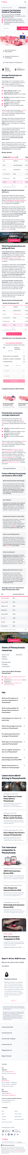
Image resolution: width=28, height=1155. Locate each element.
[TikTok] (15, 1134)
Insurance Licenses (19, 1119)
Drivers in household (17, 348)
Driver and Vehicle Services (5, 657)
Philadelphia (4, 598)
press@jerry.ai (12, 1095)
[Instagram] (3, 1134)
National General (17, 314)
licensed (20, 1142)
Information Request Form (8, 1100)
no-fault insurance (17, 679)
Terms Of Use (18, 1114)
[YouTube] (12, 1134)
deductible (9, 545)
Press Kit (4, 1116)
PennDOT (19, 655)
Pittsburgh (13, 157)
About (16, 1111)
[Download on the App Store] (6, 1130)
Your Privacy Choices (7, 1122)
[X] (6, 1134)
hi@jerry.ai (8, 1093)
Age (4, 347)
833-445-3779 (10, 1071)
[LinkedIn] (9, 1134)
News (3, 1114)
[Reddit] (18, 1134)
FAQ (3, 1111)
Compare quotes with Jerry (14, 333)
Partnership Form (6, 1102)
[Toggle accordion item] (24, 468)
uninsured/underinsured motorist (12, 462)
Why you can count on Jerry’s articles (13, 962)
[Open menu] (25, 2)
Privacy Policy (18, 1116)
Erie (2, 618)
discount (7, 229)
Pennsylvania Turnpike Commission (6, 664)
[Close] (26, 1145)
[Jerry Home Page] (4, 2)
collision (14, 457)
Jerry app (13, 1073)
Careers (4, 1119)
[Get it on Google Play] (16, 1130)
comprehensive (5, 457)
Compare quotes (14, 240)
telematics (13, 526)
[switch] (23, 356)
